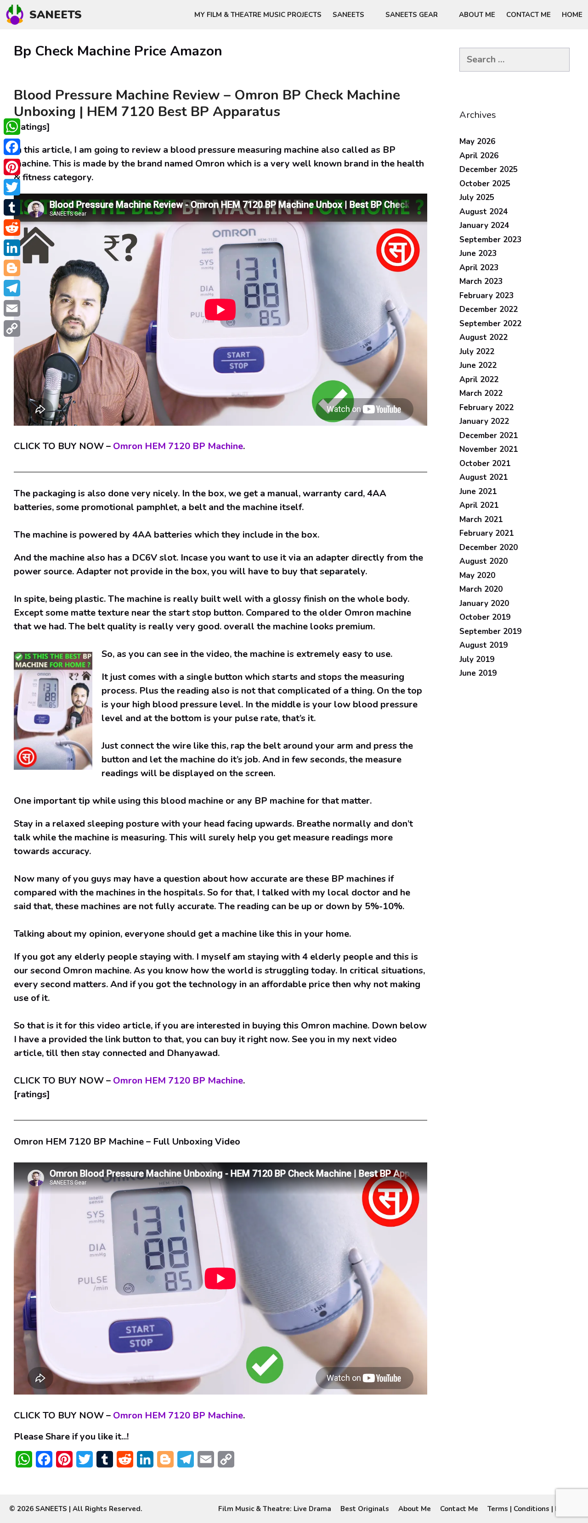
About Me (477, 14)
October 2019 (484, 617)
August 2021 (483, 477)
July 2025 (476, 197)
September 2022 (490, 323)
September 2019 (490, 631)
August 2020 (483, 561)
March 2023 (481, 281)
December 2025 (488, 169)
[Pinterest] (12, 167)
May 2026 (477, 141)
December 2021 (488, 435)
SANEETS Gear (411, 14)
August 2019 (483, 645)
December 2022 (488, 309)
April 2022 (478, 379)
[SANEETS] (17, 14)
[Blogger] (12, 268)
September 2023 (490, 239)
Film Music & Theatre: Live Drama (274, 1508)
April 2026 (478, 155)
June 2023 (478, 253)
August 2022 (483, 337)
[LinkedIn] (12, 248)
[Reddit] (12, 227)
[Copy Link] (12, 328)
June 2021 (478, 491)
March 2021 (481, 519)
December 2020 (488, 547)
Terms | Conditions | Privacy (533, 1508)
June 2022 (478, 365)
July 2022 (476, 351)
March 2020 (481, 589)
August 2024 (483, 211)
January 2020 (484, 603)
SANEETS (55, 14)
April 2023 (478, 267)
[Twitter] (12, 187)
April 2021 (478, 505)
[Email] (12, 308)
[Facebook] (12, 147)
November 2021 (488, 449)
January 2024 (484, 225)
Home (572, 14)
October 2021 (484, 463)
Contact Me (528, 14)
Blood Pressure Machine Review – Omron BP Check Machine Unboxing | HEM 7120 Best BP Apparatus (207, 103)
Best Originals (364, 1508)
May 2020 (477, 575)
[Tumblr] (12, 207)
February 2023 (486, 295)
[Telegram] (12, 288)
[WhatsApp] (12, 127)
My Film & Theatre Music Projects (258, 14)
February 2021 (486, 533)
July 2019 (476, 659)
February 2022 (486, 407)
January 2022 (484, 421)
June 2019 (478, 673)
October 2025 (484, 183)
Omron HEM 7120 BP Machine (177, 446)
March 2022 (481, 393)
